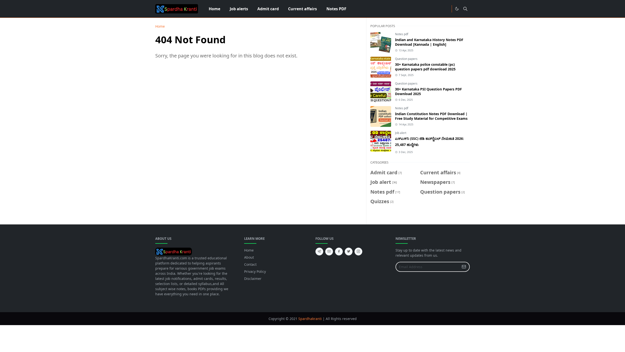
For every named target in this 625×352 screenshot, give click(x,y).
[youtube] (329, 251)
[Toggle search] (465, 8)
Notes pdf (401, 34)
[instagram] (358, 251)
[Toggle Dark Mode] (457, 9)
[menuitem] (214, 9)
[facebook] (339, 251)
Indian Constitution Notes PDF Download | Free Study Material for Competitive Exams (431, 116)
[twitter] (349, 251)
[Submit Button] (463, 266)
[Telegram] (446, 8)
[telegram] (319, 251)
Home (249, 250)
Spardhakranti (310, 318)
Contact (250, 264)
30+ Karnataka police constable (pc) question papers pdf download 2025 (425, 66)
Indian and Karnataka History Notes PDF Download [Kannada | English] (429, 42)
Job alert (400, 133)
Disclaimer (252, 278)
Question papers (406, 59)
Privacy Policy (255, 271)
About (249, 257)
